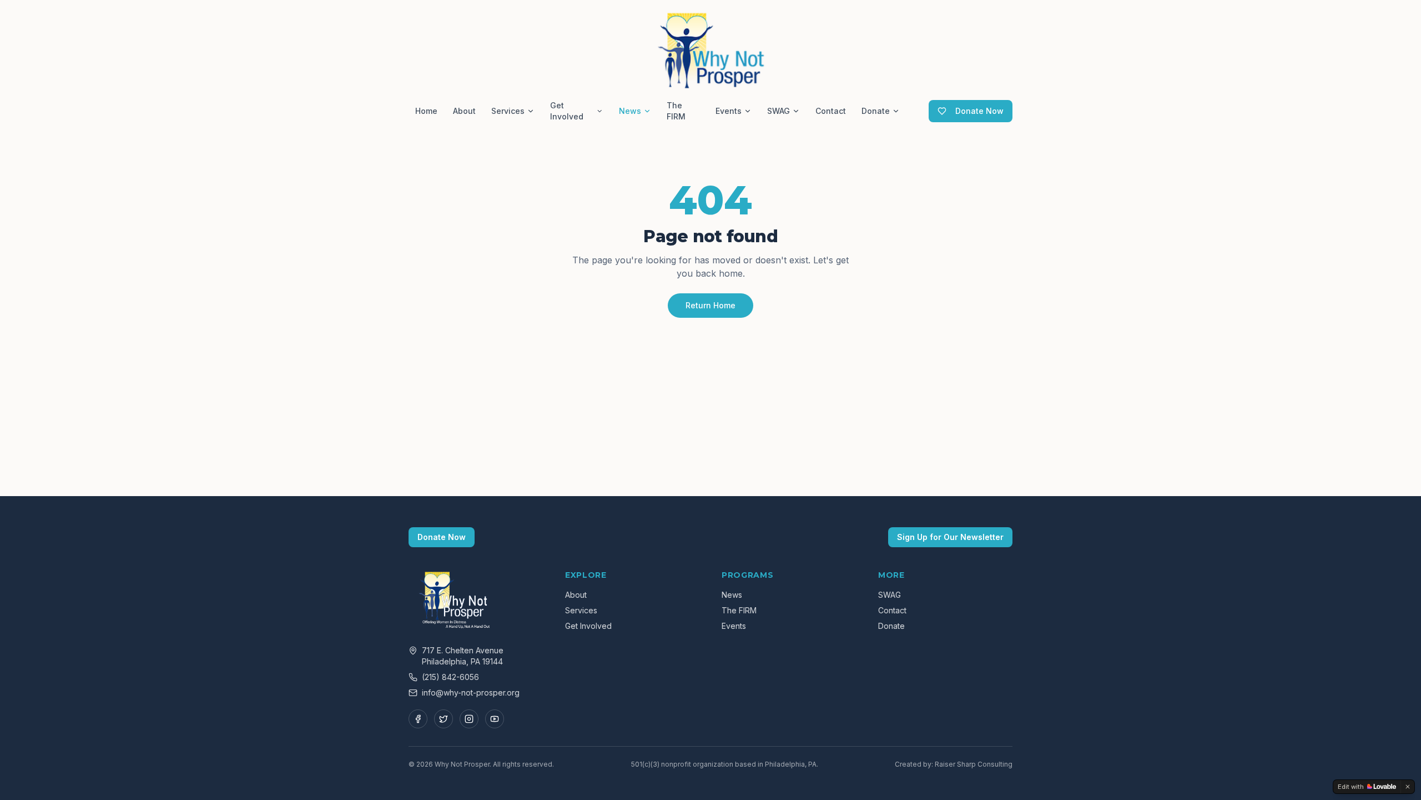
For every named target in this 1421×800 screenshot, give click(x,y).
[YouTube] (494, 718)
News (630, 111)
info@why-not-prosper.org (471, 692)
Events (728, 111)
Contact (830, 111)
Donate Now (979, 111)
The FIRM (676, 111)
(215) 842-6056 (450, 677)
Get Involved (566, 111)
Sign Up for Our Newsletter (950, 537)
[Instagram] (469, 718)
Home (426, 111)
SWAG (778, 111)
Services (508, 111)
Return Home (710, 305)
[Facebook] (418, 718)
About (464, 111)
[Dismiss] (1407, 786)
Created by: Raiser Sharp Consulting (953, 764)
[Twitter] (443, 718)
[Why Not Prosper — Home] (710, 49)
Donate (875, 111)
